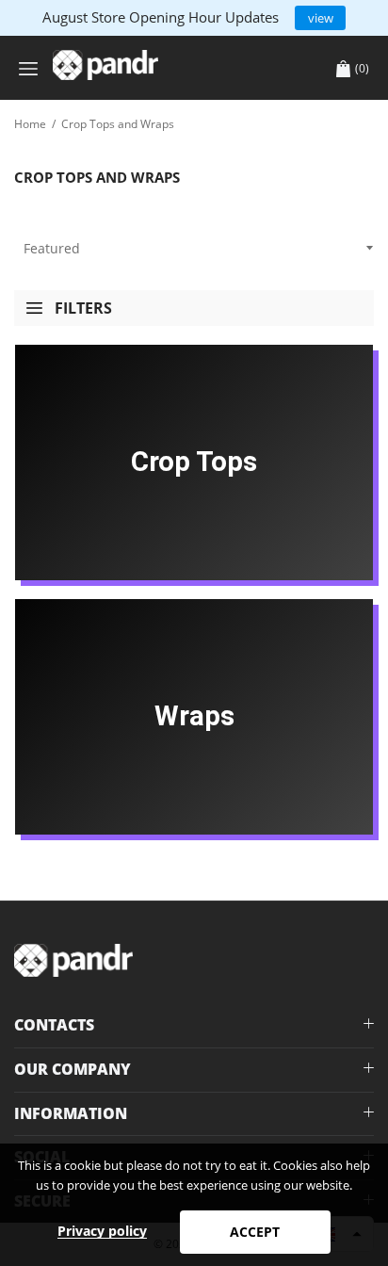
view (320, 17)
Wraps (194, 716)
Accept (255, 1232)
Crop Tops (194, 462)
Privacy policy (102, 1231)
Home (30, 124)
